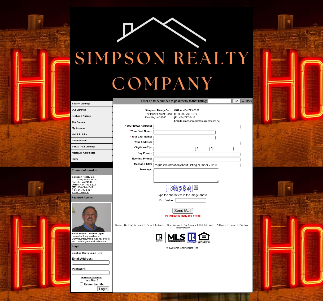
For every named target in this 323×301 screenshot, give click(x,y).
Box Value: (166, 200)
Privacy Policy (182, 227)
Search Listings (81, 103)
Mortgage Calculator (83, 152)
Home (247, 3)
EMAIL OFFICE (80, 192)
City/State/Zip (143, 147)
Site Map (244, 225)
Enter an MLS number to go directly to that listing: (174, 101)
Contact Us (234, 3)
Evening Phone (142, 158)
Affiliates (221, 225)
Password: (79, 269)
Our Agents (78, 122)
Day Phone (145, 153)
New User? (92, 280)
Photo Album (79, 140)
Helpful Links (79, 134)
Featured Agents (81, 116)
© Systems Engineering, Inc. (182, 247)
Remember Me (93, 284)
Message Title (143, 164)
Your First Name (141, 131)
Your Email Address (139, 125)
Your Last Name (141, 136)
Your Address (143, 142)
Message (146, 169)
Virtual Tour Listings (83, 146)
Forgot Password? (91, 277)
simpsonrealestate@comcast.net (201, 121)
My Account (217, 3)
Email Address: (82, 258)
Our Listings (79, 109)
